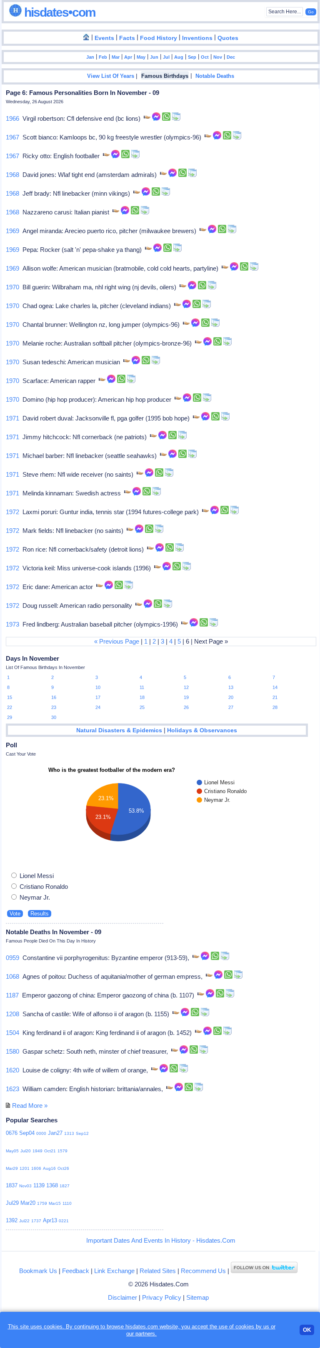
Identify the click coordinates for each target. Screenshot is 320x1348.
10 (97, 687)
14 (275, 687)
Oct (205, 57)
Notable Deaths (214, 76)
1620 (12, 1070)
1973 (12, 624)
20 (230, 697)
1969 (12, 230)
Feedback (75, 1270)
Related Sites (158, 1270)
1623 (12, 1088)
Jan (90, 57)
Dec (231, 57)
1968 (12, 174)
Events (104, 38)
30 (53, 717)
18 (142, 697)
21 (275, 697)
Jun (154, 57)
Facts (127, 38)
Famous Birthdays (164, 76)
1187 (12, 995)
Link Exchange (114, 1270)
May (141, 57)
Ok (307, 1330)
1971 (12, 418)
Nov (217, 57)
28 (275, 707)
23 (53, 707)
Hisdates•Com (58, 12)
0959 (12, 957)
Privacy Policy (161, 1297)
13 (230, 687)
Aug (178, 57)
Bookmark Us (38, 1270)
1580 (12, 1051)
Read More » (30, 1105)
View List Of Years (110, 76)
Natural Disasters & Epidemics (119, 730)
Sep (192, 57)
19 (186, 697)
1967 (12, 137)
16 (53, 697)
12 (186, 687)
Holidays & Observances (202, 730)
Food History (158, 38)
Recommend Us (203, 1270)
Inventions (197, 38)
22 (9, 707)
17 (97, 697)
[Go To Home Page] (86, 37)
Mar (116, 57)
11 (142, 687)
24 (97, 707)
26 (186, 707)
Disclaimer (122, 1297)
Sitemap (197, 1297)
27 (230, 707)
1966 (12, 118)
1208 (12, 1013)
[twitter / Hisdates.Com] (264, 1270)
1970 (12, 287)
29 (9, 717)
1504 (12, 1032)
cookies (244, 1326)
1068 (12, 976)
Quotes (228, 38)
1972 (12, 511)
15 (9, 697)
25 (142, 707)
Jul (166, 57)
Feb (103, 57)
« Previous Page (116, 641)
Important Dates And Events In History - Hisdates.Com (160, 1240)
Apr (128, 57)
